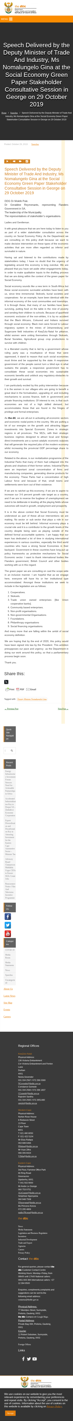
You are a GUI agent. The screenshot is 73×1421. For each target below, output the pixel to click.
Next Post (63, 709)
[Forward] (20, 161)
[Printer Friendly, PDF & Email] (20, 689)
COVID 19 (9, 950)
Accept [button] (10, 1413)
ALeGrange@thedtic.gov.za (29, 1193)
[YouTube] (7, 933)
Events (7, 1009)
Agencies (22, 1246)
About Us (8, 989)
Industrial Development (27, 1239)
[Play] (7, 161)
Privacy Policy (24, 1253)
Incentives (22, 1236)
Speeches (14, 113)
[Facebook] (7, 916)
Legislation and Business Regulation (32, 1233)
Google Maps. (43, 1317)
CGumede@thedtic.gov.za (28, 1093)
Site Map (8, 1002)
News (7, 970)
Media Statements (25, 1229)
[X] (6, 682)
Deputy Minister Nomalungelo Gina (32, 699)
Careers (7, 1016)
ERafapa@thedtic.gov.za (28, 1146)
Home (4, 113)
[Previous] (14, 161)
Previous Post (11, 709)
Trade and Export (25, 1243)
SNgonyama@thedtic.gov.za (29, 1202)
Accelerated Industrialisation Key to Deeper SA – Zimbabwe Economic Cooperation (10, 807)
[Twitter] (7, 925)
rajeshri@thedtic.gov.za (27, 1103)
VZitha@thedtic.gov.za (27, 1156)
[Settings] (27, 161)
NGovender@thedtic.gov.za (29, 1083)
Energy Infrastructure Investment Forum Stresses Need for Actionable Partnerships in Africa (10, 782)
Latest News (9, 996)
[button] (4, 19)
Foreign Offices (24, 1344)
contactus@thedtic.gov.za (28, 1299)
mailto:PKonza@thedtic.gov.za (30, 1212)
